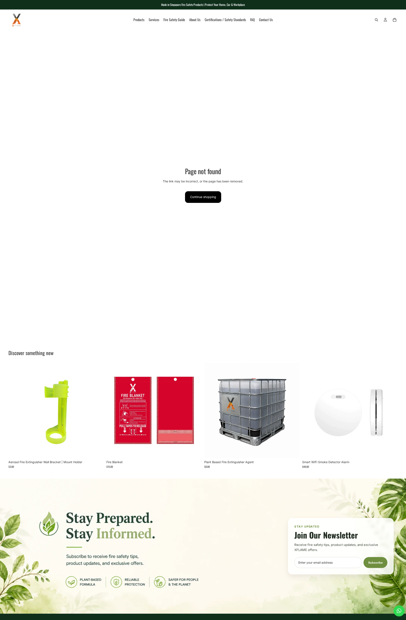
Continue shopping (203, 197)
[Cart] (394, 19)
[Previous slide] (308, 410)
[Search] (376, 19)
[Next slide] (391, 410)
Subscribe (375, 562)
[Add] (97, 451)
